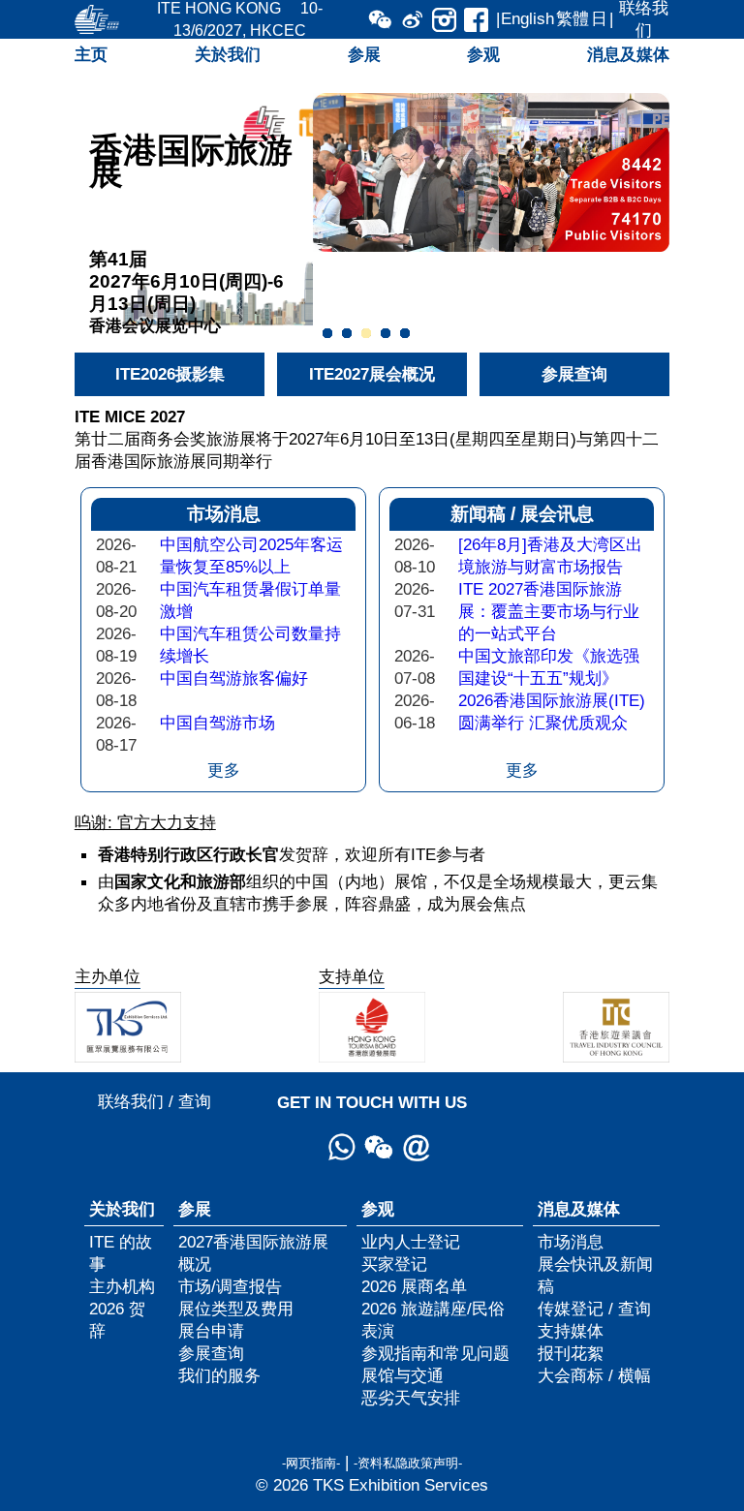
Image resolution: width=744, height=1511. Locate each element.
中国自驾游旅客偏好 (234, 678)
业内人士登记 (410, 1241)
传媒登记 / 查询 (594, 1308)
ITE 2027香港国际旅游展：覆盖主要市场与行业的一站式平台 (548, 611)
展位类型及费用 (236, 1308)
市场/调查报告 (230, 1286)
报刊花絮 (571, 1353)
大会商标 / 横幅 (594, 1375)
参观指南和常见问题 (435, 1353)
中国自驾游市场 (217, 722)
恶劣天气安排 (410, 1397)
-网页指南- (311, 1463)
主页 (91, 54)
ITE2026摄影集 (170, 374)
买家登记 (394, 1264)
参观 (483, 54)
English (527, 18)
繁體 (572, 18)
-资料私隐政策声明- (408, 1463)
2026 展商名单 (414, 1286)
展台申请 (211, 1331)
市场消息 (571, 1241)
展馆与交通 (402, 1375)
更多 (223, 770)
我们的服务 (219, 1375)
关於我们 (228, 54)
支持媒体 (571, 1331)
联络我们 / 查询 (154, 1101)
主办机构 (122, 1286)
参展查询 (574, 374)
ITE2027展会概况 (372, 374)
